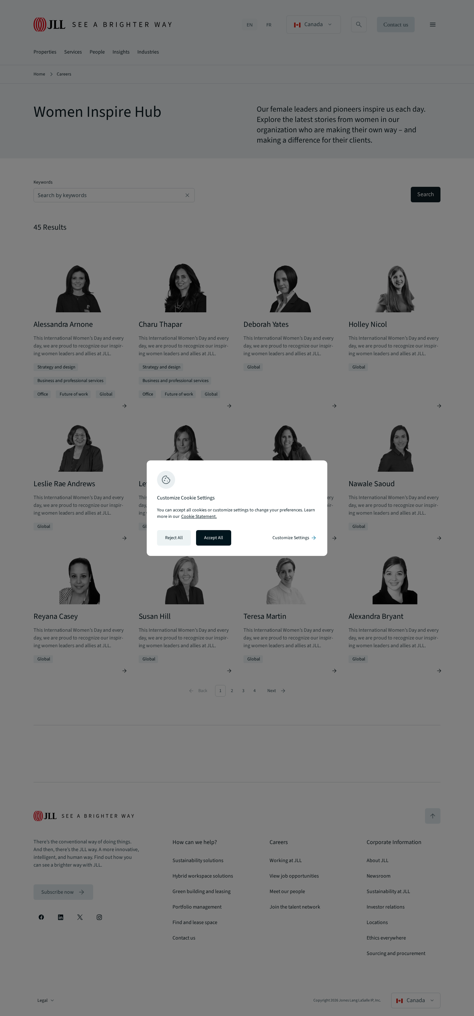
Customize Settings (294, 538)
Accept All (213, 538)
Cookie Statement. (199, 516)
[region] (237, 508)
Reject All (174, 538)
